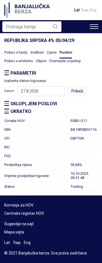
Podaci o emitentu (18, 61)
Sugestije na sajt (19, 224)
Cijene (52, 52)
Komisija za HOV (18, 205)
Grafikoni (37, 52)
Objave (41, 61)
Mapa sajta (14, 232)
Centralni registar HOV (24, 213)
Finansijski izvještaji (65, 61)
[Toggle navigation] (94, 26)
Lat (77, 10)
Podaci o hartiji (15, 52)
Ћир (84, 10)
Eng (93, 10)
